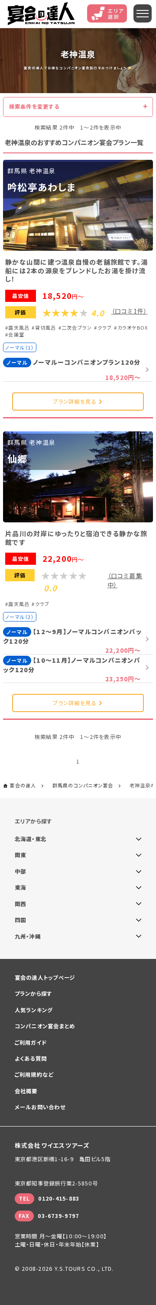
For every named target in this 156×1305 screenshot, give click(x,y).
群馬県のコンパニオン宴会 (83, 785)
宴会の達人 (41, 13)
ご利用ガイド (31, 1042)
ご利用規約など (34, 1074)
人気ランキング (34, 1010)
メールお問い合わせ (40, 1107)
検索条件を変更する (34, 106)
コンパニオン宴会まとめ (45, 1026)
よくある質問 (31, 1058)
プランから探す (33, 993)
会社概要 (26, 1091)
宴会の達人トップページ (45, 977)
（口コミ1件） (129, 311)
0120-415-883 (58, 1198)
